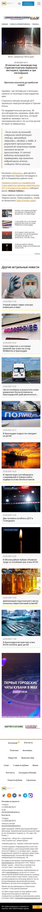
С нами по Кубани (20, 765)
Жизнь (7, 275)
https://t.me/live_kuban (26, 200)
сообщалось (17, 173)
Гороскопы (31, 780)
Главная (5, 24)
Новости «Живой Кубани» (20, 24)
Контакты (28, 742)
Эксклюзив (13, 743)
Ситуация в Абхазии (27, 772)
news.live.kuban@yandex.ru (11, 826)
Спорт (6, 765)
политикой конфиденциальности (27, 898)
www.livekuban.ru (8, 863)
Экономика (27, 750)
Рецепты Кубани (15, 780)
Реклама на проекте (10, 801)
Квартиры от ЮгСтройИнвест (28, 3)
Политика (14, 750)
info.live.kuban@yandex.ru (11, 812)
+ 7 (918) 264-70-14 (9, 807)
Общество (12, 758)
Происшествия (10, 316)
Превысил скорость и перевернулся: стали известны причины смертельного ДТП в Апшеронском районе (21, 185)
